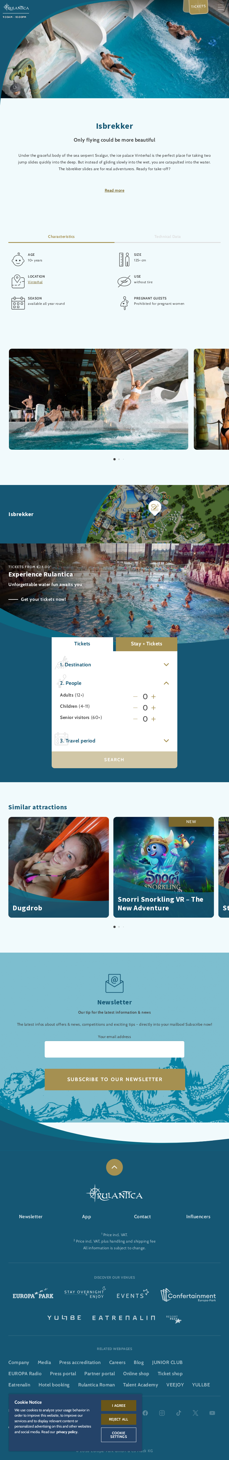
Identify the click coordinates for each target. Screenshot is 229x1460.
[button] (98, 352)
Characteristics (61, 236)
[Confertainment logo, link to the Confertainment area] (188, 1295)
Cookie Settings (118, 1435)
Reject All (118, 1419)
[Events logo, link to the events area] (132, 1295)
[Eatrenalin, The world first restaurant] (124, 1317)
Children (68, 706)
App (86, 1216)
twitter (195, 1413)
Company (18, 1362)
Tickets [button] (82, 644)
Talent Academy (140, 1385)
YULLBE (201, 1385)
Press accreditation (80, 1362)
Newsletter (31, 1216)
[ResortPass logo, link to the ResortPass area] (174, 1317)
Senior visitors (75, 718)
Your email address (114, 1036)
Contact (142, 1216)
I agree (118, 1405)
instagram (162, 1413)
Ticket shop (170, 1373)
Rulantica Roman (96, 1385)
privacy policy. (67, 1431)
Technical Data (167, 236)
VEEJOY (175, 1385)
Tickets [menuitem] (198, 6)
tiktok (178, 1413)
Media (44, 1362)
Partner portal (99, 1373)
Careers (117, 1362)
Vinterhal (35, 282)
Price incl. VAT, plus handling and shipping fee (116, 1241)
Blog (139, 1362)
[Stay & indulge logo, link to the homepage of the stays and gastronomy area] (85, 1295)
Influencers (198, 1216)
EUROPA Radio (25, 1373)
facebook (145, 1413)
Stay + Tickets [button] (146, 644)
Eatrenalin (19, 1385)
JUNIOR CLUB (167, 1362)
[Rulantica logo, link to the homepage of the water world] (16, 6)
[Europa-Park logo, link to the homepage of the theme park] (33, 1295)
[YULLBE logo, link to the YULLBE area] (64, 1317)
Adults (66, 695)
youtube (212, 1413)
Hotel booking (54, 1385)
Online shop (136, 1373)
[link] (114, 1167)
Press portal (63, 1373)
